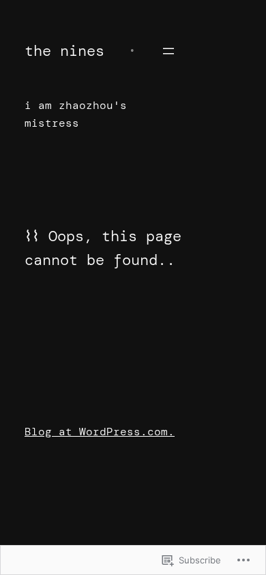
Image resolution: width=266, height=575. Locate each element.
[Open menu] (168, 51)
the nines (64, 51)
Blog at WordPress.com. (100, 431)
